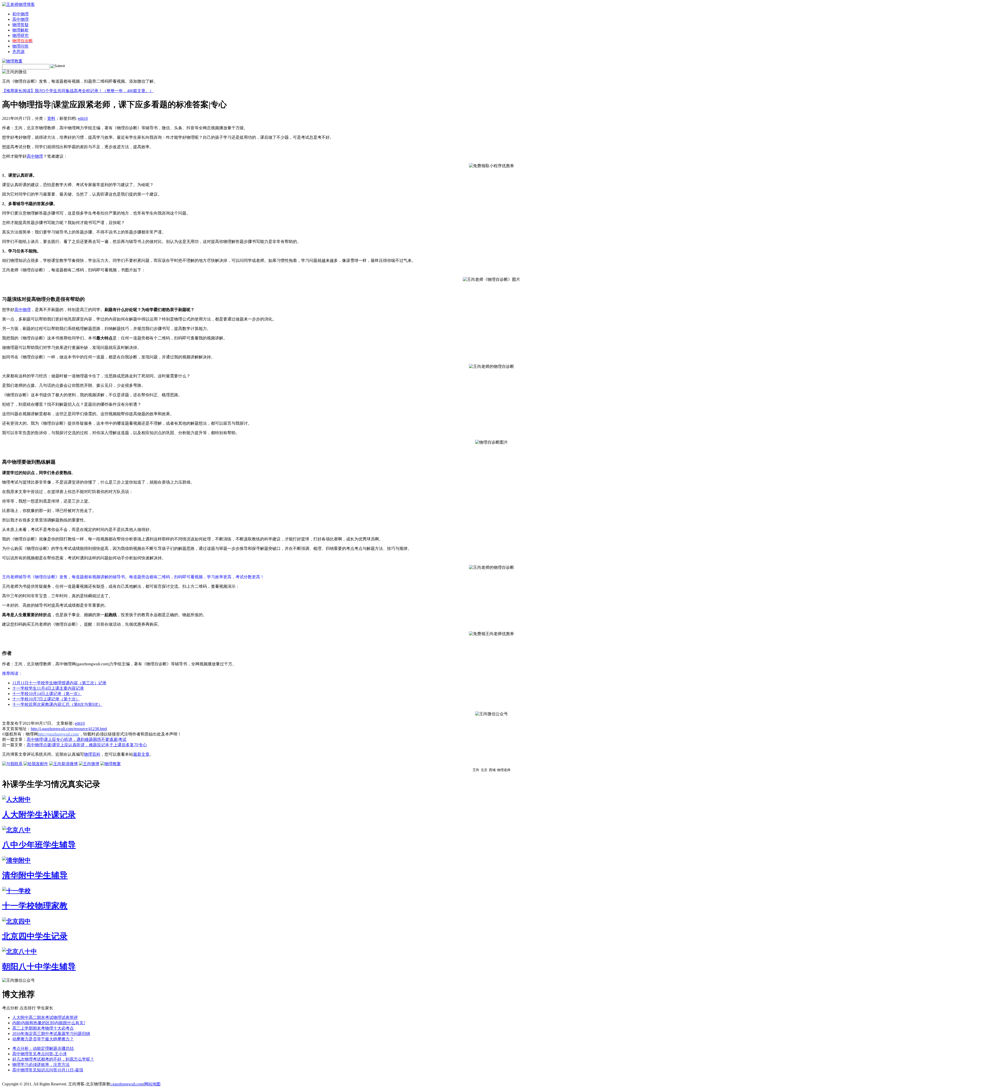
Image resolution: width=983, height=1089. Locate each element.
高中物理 (20, 19)
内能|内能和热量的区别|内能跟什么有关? (48, 1023)
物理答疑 (20, 25)
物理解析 (20, 30)
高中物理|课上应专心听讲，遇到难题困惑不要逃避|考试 (76, 739)
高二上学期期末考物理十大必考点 (43, 1028)
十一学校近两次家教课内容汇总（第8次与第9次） (57, 704)
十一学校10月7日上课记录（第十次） (46, 699)
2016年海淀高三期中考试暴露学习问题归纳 (51, 1033)
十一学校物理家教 (35, 905)
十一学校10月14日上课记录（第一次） (47, 693)
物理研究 (20, 35)
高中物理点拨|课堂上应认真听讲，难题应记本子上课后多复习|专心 (87, 745)
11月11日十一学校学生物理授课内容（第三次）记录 (59, 683)
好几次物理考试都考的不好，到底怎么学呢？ (53, 1059)
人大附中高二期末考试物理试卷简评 (45, 1017)
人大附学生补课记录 (39, 814)
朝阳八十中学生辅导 (39, 966)
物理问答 (20, 46)
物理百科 (92, 754)
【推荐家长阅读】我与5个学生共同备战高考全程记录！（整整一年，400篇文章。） (78, 91)
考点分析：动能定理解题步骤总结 (43, 1048)
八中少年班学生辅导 (39, 844)
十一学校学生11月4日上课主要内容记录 (48, 688)
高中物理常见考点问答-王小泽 (39, 1054)
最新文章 (141, 754)
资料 (51, 118)
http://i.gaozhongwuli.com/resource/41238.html (69, 729)
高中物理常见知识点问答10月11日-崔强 (47, 1070)
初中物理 (20, 14)
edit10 (83, 118)
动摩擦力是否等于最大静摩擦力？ (43, 1039)
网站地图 (152, 1084)
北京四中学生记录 (35, 936)
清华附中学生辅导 (35, 875)
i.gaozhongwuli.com (126, 1084)
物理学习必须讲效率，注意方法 (41, 1064)
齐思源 (18, 51)
